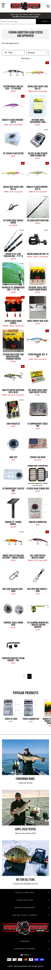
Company (25, 941)
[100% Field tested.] (25, 807)
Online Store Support (25, 915)
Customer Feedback (25, 949)
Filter (10, 52)
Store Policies (25, 900)
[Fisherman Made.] (25, 757)
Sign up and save (25, 892)
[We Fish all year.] (25, 858)
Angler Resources (25, 907)
